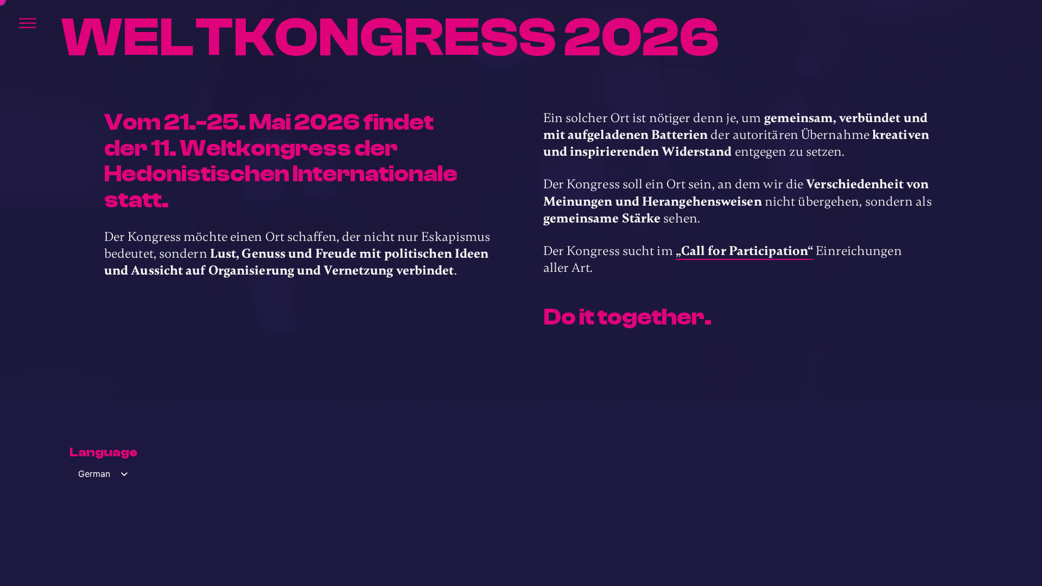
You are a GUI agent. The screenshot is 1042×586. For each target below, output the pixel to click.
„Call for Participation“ (744, 251)
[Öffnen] (27, 23)
